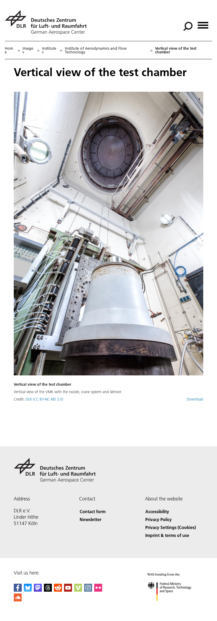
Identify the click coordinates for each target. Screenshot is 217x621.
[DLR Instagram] (88, 590)
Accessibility (157, 511)
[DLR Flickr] (98, 590)
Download (195, 399)
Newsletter (90, 519)
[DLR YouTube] (68, 590)
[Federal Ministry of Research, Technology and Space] (174, 606)
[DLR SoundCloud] (18, 600)
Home (9, 50)
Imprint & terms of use (167, 535)
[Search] (188, 26)
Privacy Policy (158, 519)
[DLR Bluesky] (28, 590)
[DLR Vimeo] (78, 590)
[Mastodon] (38, 590)
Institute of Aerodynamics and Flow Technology (96, 50)
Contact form (93, 511)
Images (27, 50)
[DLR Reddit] (58, 590)
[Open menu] (203, 23)
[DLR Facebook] (18, 590)
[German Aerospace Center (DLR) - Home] (48, 22)
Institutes (49, 50)
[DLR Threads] (48, 590)
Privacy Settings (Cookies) (170, 527)
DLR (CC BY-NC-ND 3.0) (44, 399)
